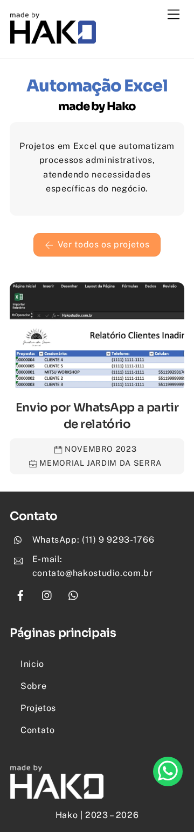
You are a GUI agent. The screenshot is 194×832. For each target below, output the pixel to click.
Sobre (33, 686)
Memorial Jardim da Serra (100, 462)
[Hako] (53, 38)
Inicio (32, 664)
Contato (37, 730)
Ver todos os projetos (103, 244)
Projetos (38, 708)
